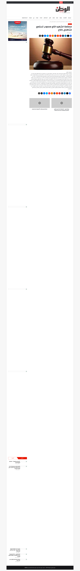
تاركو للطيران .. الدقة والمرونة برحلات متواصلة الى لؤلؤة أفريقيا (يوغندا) (14, 555)
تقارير (50, 18)
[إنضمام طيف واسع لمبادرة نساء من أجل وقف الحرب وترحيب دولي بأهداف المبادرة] (24, 507)
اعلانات (41, 18)
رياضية (61, 18)
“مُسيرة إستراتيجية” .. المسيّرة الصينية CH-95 (14, 462)
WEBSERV (26, 567)
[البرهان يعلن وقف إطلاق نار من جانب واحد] (24, 561)
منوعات (30, 18)
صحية (57, 18)
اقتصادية (65, 18)
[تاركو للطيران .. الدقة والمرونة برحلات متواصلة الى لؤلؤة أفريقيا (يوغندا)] (24, 556)
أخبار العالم (46, 18)
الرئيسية (70, 21)
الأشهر (22, 458)
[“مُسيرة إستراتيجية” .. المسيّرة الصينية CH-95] (24, 463)
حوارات (37, 18)
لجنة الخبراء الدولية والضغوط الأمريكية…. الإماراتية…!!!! (51, 2)
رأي (33, 18)
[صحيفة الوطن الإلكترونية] (62, 10)
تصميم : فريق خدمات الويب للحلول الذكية (38, 567)
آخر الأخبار (66, 21)
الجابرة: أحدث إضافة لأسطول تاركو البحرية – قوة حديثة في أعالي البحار (15, 550)
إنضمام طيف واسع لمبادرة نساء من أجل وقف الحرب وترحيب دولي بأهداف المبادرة (14, 467)
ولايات (53, 18)
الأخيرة (13, 458)
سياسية (69, 18)
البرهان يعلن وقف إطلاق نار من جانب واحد (14, 560)
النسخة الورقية (24, 18)
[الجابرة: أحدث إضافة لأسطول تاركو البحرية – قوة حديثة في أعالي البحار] (24, 550)
